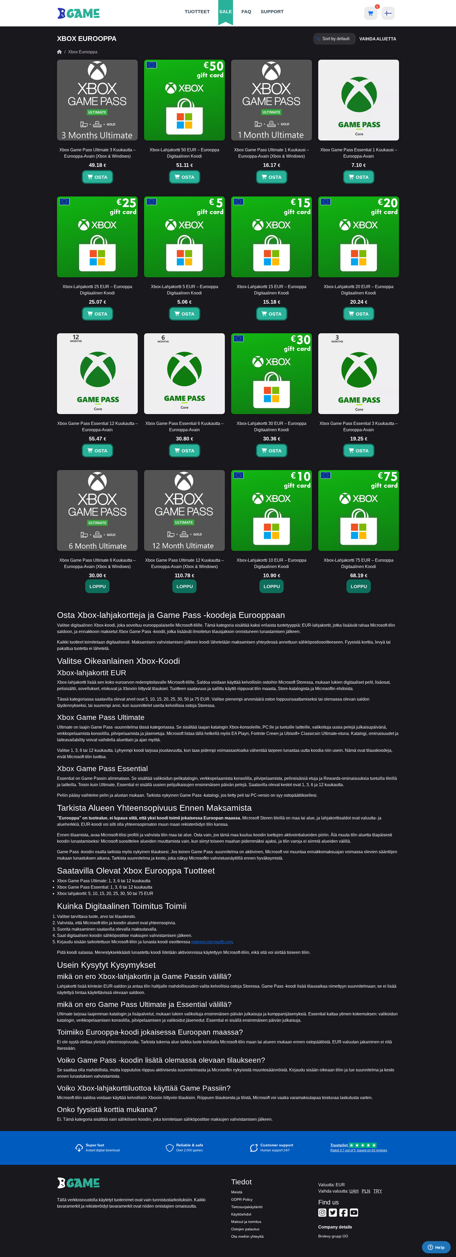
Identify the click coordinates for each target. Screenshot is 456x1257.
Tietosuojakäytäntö (247, 1207)
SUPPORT (272, 11)
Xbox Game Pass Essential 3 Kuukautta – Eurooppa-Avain (359, 426)
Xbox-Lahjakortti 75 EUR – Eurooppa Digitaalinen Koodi (358, 563)
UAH (354, 1191)
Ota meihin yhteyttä (247, 1236)
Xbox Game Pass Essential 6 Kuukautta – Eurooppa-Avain (184, 426)
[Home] (59, 52)
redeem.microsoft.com (211, 942)
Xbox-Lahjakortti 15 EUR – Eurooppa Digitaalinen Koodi (271, 289)
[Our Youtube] (354, 1215)
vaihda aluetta (377, 39)
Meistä (236, 1192)
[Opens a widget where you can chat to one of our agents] (436, 1247)
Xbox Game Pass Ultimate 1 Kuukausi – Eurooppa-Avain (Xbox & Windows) (271, 153)
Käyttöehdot (241, 1214)
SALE (225, 11)
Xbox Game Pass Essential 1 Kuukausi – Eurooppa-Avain (358, 153)
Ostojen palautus (245, 1229)
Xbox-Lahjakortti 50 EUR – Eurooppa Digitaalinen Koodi (184, 153)
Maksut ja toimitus (246, 1222)
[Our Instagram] (323, 1215)
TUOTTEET (197, 11)
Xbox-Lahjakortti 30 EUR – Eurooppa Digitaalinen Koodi (271, 426)
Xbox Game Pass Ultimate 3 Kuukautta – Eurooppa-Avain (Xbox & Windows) (97, 153)
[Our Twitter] (333, 1215)
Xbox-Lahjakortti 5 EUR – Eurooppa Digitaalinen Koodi (184, 289)
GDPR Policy (242, 1199)
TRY (377, 1191)
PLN (366, 1191)
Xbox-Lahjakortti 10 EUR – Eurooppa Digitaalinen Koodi (271, 563)
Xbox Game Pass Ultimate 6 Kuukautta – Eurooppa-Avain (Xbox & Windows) (97, 563)
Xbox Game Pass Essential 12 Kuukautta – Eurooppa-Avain (97, 426)
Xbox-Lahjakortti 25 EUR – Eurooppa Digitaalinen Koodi (97, 289)
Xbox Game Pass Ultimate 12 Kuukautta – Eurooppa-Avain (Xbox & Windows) (184, 563)
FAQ (246, 11)
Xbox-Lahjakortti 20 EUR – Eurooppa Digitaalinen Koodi (358, 289)
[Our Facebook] (344, 1215)
